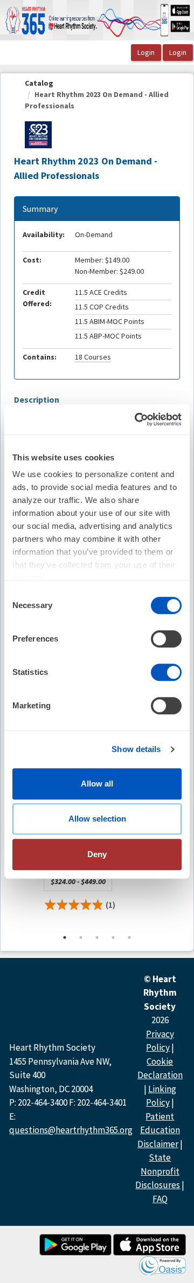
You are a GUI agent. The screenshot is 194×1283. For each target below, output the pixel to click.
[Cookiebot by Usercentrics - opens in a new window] (137, 419)
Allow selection (97, 818)
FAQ (160, 1199)
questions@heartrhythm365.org (71, 1130)
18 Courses (93, 357)
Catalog (39, 83)
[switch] (166, 638)
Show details (136, 749)
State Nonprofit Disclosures (157, 1171)
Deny (97, 854)
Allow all (97, 783)
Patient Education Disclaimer (158, 1130)
